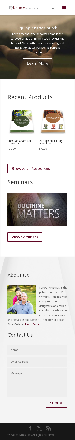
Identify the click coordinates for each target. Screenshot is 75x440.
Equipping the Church (38, 27)
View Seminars (25, 237)
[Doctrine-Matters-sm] (38, 225)
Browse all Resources (31, 168)
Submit (56, 402)
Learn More (37, 63)
